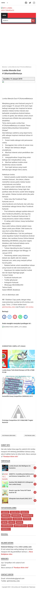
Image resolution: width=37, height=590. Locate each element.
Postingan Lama (30, 435)
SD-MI (19, 522)
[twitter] (10, 317)
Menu (4, 15)
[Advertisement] (18, 43)
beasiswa (6, 529)
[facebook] (4, 317)
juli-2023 (17, 519)
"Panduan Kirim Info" (10, 456)
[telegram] (26, 317)
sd (30, 525)
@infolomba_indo (8, 307)
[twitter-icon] (30, 2)
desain (24, 512)
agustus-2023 (7, 525)
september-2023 (20, 525)
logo (11, 522)
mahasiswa (27, 515)
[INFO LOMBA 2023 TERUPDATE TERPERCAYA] (8, 9)
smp (4, 522)
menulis (5, 515)
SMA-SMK (15, 512)
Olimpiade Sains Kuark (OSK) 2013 (20, 498)
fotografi (6, 519)
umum (5, 512)
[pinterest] (15, 317)
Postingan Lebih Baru (8, 435)
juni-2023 (16, 515)
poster (27, 519)
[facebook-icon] (26, 2)
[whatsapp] (20, 317)
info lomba (29, 307)
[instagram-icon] (34, 2)
